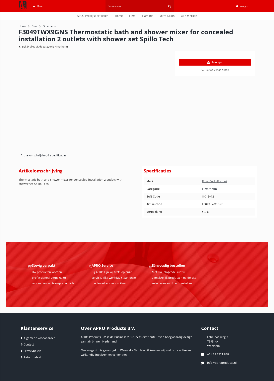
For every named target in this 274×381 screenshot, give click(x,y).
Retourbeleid (32, 357)
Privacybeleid (33, 351)
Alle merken (189, 16)
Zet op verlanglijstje (217, 70)
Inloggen (217, 62)
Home (119, 16)
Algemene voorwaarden (40, 338)
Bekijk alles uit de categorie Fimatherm (45, 46)
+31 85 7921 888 (218, 354)
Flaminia (147, 16)
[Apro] (20, 11)
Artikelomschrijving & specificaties (44, 155)
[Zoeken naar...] (169, 6)
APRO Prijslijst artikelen (93, 16)
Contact (29, 344)
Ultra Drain (167, 16)
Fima (132, 16)
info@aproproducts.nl (222, 363)
